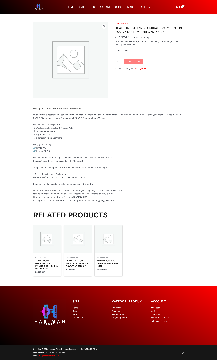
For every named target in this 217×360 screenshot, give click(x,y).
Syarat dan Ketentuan (161, 317)
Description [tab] (38, 108)
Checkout (155, 314)
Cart (153, 311)
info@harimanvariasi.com (48, 356)
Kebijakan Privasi (159, 321)
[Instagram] (183, 352)
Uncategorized (121, 23)
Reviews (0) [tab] (75, 108)
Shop (118, 7)
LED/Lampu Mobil (120, 317)
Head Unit (116, 307)
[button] (148, 7)
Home (70, 7)
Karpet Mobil (118, 314)
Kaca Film (116, 311)
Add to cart (133, 61)
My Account (156, 307)
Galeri (83, 7)
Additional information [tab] (57, 108)
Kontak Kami (101, 7)
